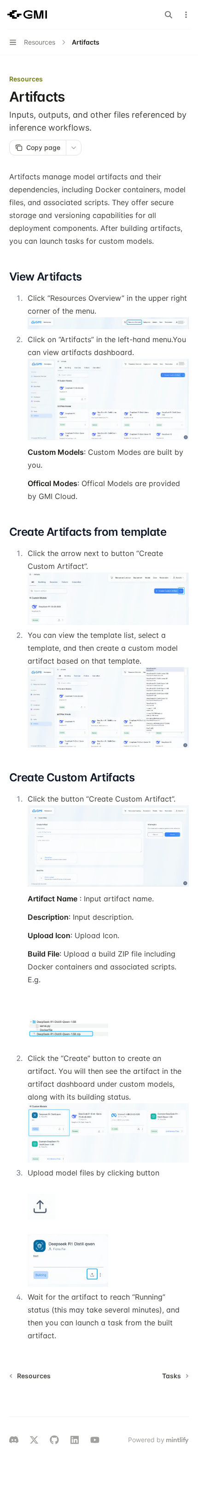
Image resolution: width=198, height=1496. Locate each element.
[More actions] (186, 14)
